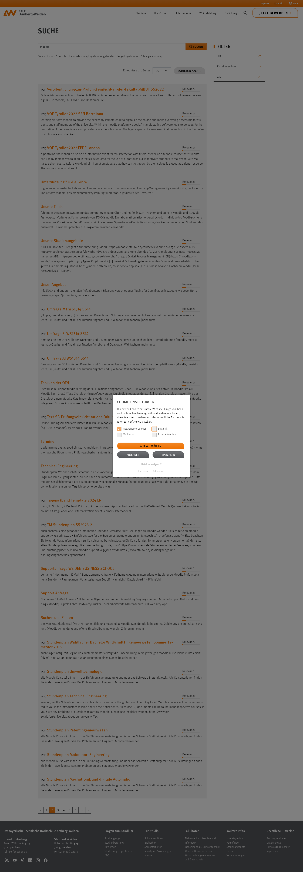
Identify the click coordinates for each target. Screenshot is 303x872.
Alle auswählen (150, 446)
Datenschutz (159, 471)
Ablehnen (133, 455)
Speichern (168, 455)
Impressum (143, 471)
